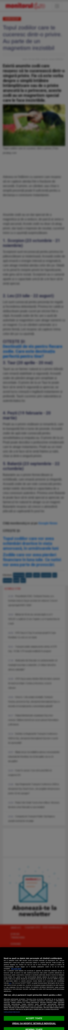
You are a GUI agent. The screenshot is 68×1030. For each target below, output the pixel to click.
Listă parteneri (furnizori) (12, 1012)
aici (10, 983)
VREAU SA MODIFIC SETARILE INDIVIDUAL (34, 1023)
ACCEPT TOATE (34, 1018)
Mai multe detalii (16, 969)
